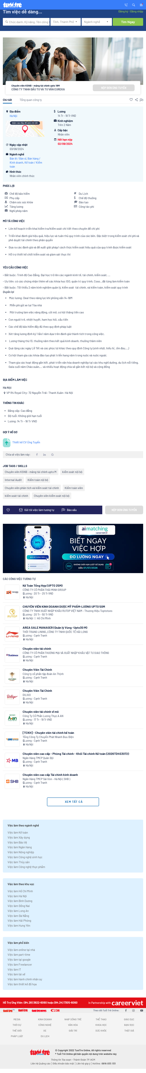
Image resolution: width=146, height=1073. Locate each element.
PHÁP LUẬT (17, 1036)
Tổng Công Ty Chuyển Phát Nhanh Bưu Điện (48, 737)
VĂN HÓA (73, 1024)
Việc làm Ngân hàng (20, 847)
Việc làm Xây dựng (19, 837)
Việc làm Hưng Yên (19, 925)
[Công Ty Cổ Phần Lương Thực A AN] (12, 718)
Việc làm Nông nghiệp (21, 852)
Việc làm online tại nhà (21, 949)
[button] (134, 4)
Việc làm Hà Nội (17, 896)
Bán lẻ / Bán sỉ (18, 158)
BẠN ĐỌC (129, 1024)
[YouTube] (141, 1010)
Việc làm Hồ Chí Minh (20, 891)
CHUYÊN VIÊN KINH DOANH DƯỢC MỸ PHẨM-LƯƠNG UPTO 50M (64, 606)
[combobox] (26, 22)
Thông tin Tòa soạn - (62, 1059)
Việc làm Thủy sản (19, 862)
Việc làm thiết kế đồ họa (22, 984)
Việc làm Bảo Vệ (17, 842)
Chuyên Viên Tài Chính (37, 669)
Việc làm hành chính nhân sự (25, 979)
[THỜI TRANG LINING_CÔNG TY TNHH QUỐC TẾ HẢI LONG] (12, 634)
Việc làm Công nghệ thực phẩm (26, 867)
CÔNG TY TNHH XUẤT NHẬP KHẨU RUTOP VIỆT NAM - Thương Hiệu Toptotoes (67, 610)
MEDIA (16, 1019)
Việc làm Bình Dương (20, 901)
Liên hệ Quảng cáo (40, 1063)
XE (44, 1030)
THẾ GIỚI (16, 1030)
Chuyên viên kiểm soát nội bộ (51, 495)
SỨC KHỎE (101, 1030)
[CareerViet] (127, 1002)
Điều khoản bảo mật (63, 1063)
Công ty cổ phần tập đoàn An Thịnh (43, 674)
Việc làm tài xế (16, 974)
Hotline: (104, 1063)
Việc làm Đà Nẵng (18, 915)
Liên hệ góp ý (83, 1063)
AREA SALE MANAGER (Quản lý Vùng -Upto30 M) (55, 627)
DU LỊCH (45, 1036)
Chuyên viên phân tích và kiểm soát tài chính (32, 488)
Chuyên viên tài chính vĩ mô (41, 711)
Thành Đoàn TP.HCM (84, 1059)
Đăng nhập (136, 11)
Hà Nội (13, 116)
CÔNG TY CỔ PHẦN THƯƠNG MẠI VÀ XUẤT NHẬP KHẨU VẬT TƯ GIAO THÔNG (66, 653)
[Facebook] (126, 1010)
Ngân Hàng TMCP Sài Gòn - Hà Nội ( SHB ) (46, 779)
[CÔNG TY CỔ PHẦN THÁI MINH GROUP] (12, 592)
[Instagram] (133, 1010)
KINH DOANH (45, 1019)
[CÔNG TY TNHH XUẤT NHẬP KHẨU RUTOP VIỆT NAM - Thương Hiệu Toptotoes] (12, 613)
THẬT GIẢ (129, 1030)
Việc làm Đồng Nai (19, 906)
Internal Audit (13, 480)
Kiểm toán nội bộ (38, 480)
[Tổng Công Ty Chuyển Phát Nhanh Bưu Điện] (12, 739)
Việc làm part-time (19, 954)
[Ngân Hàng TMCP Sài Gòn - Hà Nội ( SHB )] (12, 781)
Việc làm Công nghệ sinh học (25, 857)
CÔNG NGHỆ (45, 1024)
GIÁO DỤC (129, 1019)
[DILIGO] (12, 697)
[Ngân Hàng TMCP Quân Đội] (12, 760)
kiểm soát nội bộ (72, 472)
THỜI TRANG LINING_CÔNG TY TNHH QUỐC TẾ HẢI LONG (55, 631)
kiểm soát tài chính (16, 495)
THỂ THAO (101, 1019)
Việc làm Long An (18, 910)
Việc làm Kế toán (18, 832)
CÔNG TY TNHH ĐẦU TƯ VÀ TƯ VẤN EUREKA (38, 89)
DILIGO (27, 695)
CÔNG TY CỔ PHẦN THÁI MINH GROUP (44, 589)
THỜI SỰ (17, 1024)
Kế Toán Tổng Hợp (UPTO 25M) (43, 585)
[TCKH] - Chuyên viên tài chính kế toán (48, 732)
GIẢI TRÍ (73, 1030)
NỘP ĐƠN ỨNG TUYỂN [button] (113, 87)
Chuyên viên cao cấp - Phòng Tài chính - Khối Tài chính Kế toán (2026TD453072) (76, 753)
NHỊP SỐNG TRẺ (73, 1019)
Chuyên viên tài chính (37, 648)
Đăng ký (123, 11)
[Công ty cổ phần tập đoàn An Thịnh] (12, 676)
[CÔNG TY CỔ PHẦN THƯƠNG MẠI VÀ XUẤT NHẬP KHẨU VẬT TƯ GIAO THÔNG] (12, 655)
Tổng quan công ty (31, 99)
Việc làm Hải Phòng (19, 920)
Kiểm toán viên (74, 488)
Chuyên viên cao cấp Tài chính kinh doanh (50, 774)
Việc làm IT (14, 969)
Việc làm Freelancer (20, 964)
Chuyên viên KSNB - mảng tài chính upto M (30, 472)
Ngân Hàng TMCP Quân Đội (38, 758)
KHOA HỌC (101, 1024)
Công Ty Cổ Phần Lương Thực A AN (43, 716)
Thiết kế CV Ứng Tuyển (26, 442)
